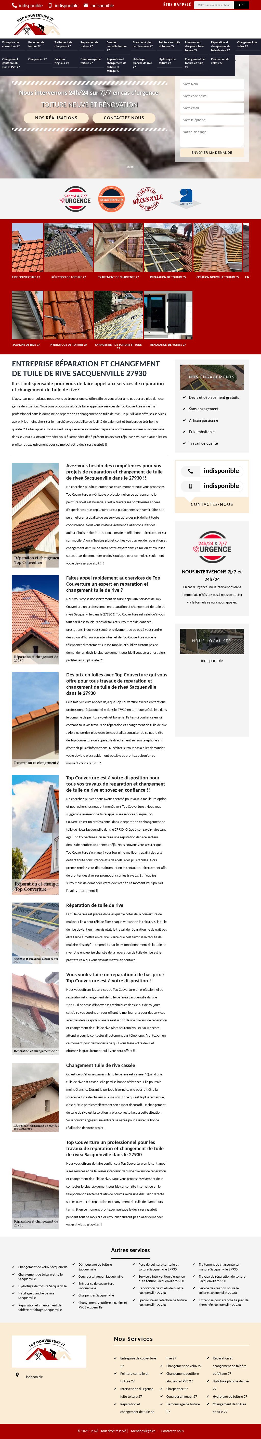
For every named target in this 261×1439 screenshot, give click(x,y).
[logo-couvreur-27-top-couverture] (37, 24)
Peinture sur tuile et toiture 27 (169, 44)
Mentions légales (143, 1431)
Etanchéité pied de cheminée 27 (143, 44)
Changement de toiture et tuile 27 (195, 63)
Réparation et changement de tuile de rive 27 (220, 46)
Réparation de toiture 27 (89, 44)
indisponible (30, 6)
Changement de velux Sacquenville (43, 1267)
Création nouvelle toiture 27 (117, 46)
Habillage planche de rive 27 (142, 63)
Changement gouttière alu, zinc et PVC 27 (11, 63)
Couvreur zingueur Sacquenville (101, 1277)
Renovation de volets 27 (220, 61)
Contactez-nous (172, 1431)
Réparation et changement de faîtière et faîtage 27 (116, 65)
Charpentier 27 (37, 59)
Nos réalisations (56, 118)
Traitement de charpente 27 (63, 44)
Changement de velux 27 (247, 44)
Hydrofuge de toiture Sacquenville (42, 1286)
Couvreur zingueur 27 (62, 61)
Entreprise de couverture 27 (11, 44)
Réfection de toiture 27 (36, 44)
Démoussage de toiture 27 (91, 61)
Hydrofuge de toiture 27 (167, 61)
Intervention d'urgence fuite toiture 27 (194, 46)
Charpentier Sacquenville (96, 1295)
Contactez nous (124, 118)
